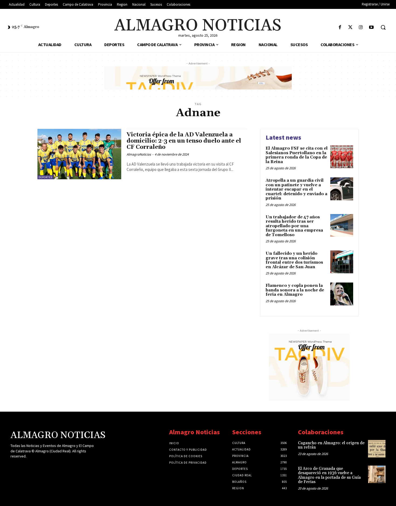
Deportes (45, 177)
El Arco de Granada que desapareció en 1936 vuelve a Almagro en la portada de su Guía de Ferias (329, 475)
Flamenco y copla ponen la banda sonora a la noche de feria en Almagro (295, 290)
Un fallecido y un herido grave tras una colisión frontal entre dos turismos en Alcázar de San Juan (294, 260)
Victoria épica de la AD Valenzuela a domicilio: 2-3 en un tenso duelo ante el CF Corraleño (184, 141)
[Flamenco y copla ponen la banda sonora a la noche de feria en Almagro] (341, 294)
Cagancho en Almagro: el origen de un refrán (331, 445)
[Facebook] (340, 28)
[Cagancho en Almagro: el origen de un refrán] (376, 448)
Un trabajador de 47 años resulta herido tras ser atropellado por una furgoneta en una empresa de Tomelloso (294, 226)
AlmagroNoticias (139, 154)
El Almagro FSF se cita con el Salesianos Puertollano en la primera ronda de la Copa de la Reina (297, 155)
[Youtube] (371, 28)
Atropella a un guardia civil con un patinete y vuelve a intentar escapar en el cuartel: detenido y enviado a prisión (296, 189)
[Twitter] (350, 28)
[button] (383, 27)
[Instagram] (361, 28)
